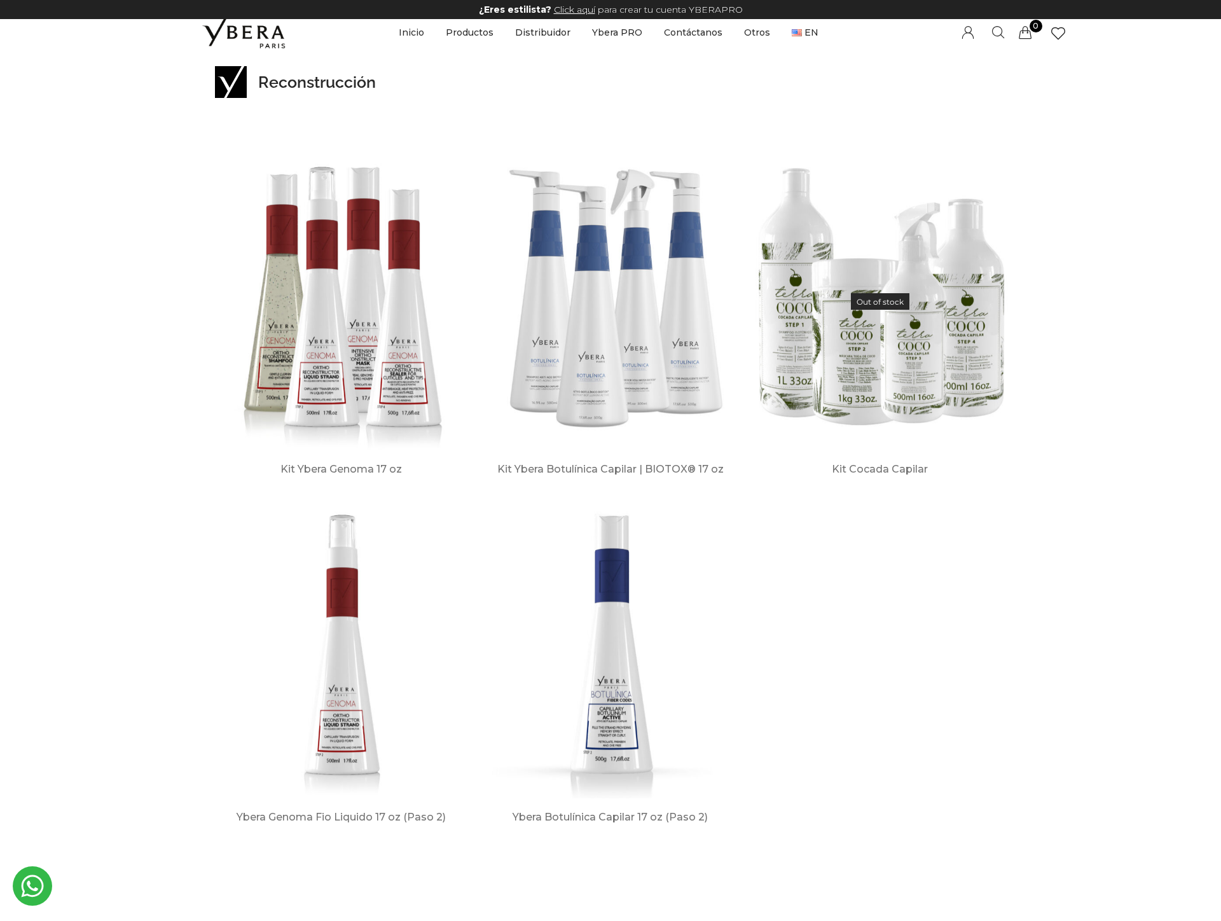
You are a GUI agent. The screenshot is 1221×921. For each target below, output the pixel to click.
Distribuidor (542, 32)
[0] (1025, 32)
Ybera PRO (617, 32)
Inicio (411, 32)
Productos (469, 32)
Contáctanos (693, 32)
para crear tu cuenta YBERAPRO (611, 9)
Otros (757, 32)
